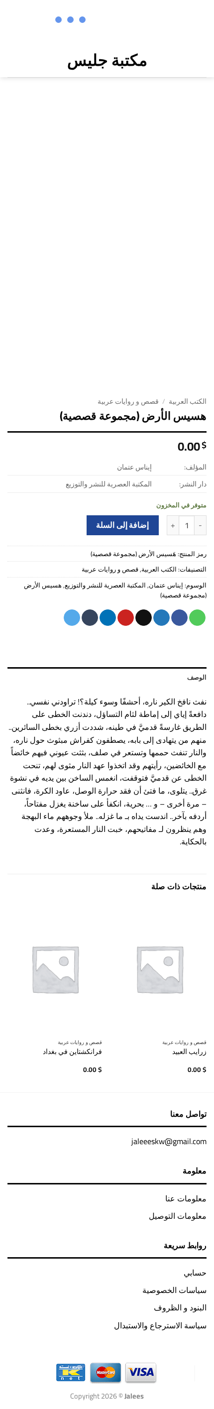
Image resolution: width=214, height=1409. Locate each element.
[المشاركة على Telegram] (72, 617)
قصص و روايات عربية (128, 401)
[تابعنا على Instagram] (143, 20)
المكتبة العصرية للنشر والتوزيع (105, 585)
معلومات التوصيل (178, 1215)
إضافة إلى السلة (122, 525)
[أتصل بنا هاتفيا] (104, 20)
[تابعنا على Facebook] (156, 20)
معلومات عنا (186, 1198)
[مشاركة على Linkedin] (108, 617)
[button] (199, 60)
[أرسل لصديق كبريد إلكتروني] (143, 617)
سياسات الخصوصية (174, 1290)
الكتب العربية (188, 401)
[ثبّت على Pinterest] (125, 617)
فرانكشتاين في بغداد (72, 1052)
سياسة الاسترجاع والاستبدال (160, 1325)
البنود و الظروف (180, 1307)
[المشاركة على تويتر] (161, 617)
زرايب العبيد (189, 1052)
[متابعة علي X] (130, 20)
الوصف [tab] (197, 677)
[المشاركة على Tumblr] (90, 617)
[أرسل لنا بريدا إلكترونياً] (117, 20)
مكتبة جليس (107, 60)
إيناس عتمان (166, 585)
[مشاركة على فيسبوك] (179, 617)
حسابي (195, 1272)
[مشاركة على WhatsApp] (197, 617)
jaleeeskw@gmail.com (169, 1141)
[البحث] (32, 60)
